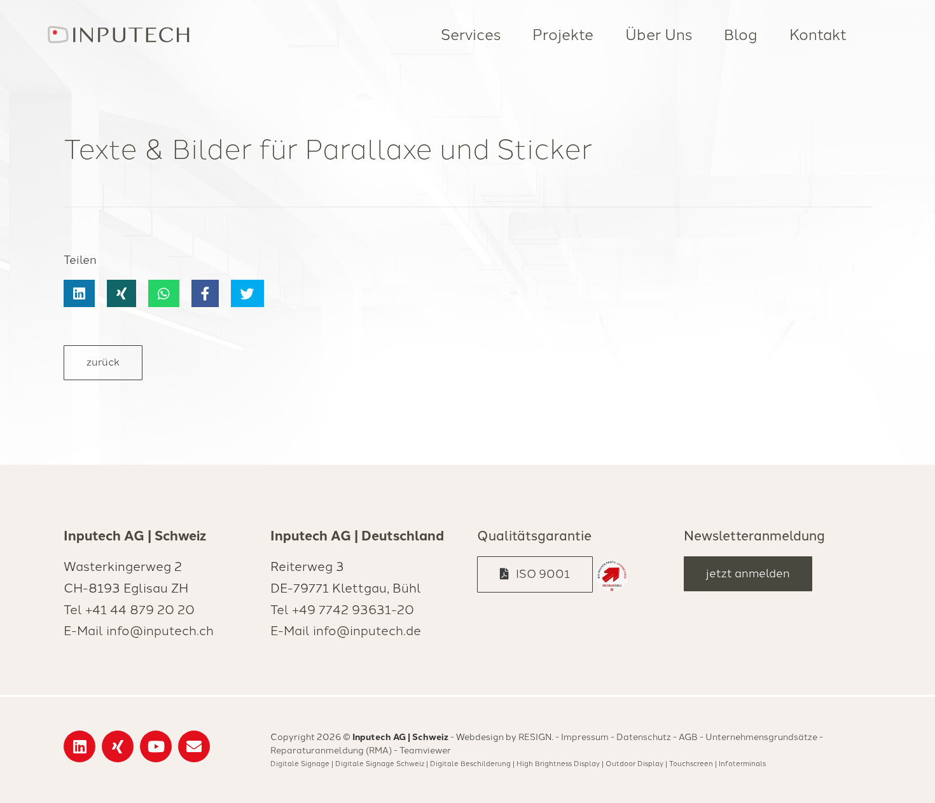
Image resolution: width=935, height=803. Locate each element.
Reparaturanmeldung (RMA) (331, 750)
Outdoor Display (634, 763)
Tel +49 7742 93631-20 (342, 609)
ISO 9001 (539, 573)
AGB (688, 737)
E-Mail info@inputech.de (345, 630)
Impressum (585, 737)
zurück (103, 362)
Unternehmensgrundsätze (761, 737)
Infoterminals (742, 763)
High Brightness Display (558, 763)
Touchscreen (691, 763)
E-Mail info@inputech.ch (139, 630)
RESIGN (534, 737)
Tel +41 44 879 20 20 (129, 609)
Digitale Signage (299, 763)
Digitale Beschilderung (470, 763)
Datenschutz (643, 737)
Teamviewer (425, 750)
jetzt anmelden (748, 573)
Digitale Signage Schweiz (379, 763)
